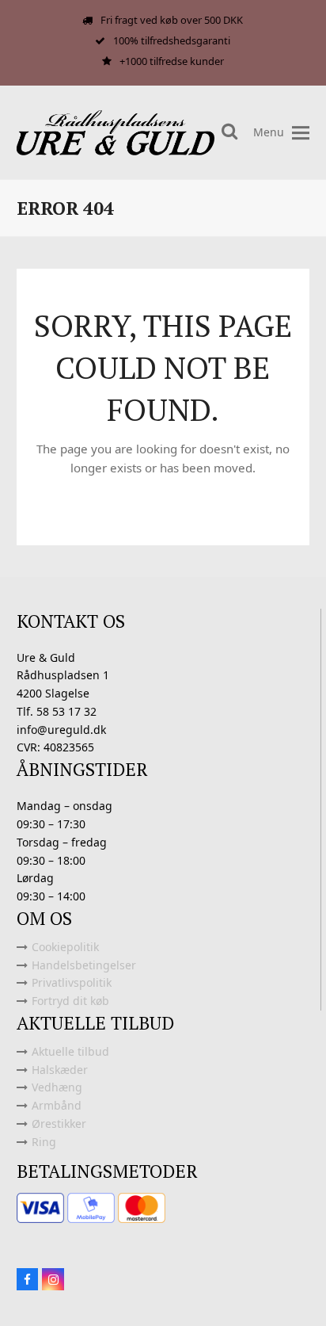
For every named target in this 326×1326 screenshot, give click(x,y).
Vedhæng (57, 1087)
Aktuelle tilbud (70, 1051)
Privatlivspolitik (72, 982)
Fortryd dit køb (70, 1000)
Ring (44, 1141)
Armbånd (57, 1105)
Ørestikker (59, 1123)
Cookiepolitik (65, 946)
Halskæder (60, 1069)
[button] (300, 132)
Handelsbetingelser (84, 965)
